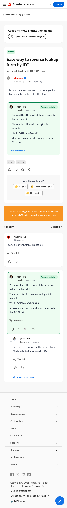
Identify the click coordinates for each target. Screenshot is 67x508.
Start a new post (29, 214)
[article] (33, 249)
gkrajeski (18, 77)
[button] (17, 71)
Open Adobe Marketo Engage (30, 36)
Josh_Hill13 (22, 106)
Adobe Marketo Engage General (17, 14)
